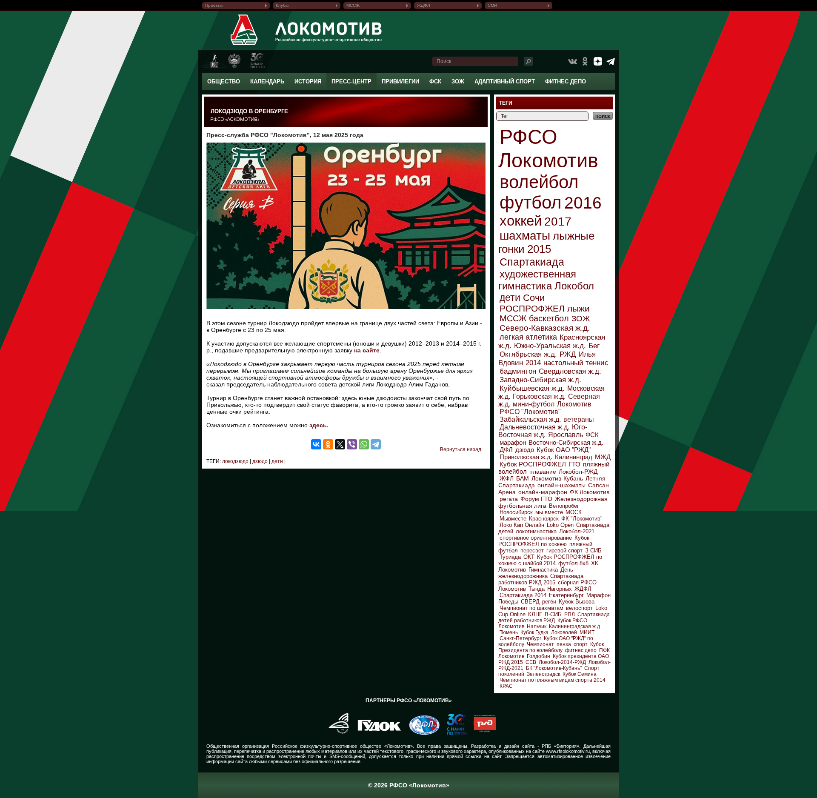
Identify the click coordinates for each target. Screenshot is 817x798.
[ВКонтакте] (316, 444)
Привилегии (400, 81)
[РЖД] (481, 733)
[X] (340, 444)
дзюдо (259, 461)
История (307, 81)
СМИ (492, 5)
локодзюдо (235, 461)
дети (276, 461)
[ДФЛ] (421, 733)
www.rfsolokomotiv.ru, (568, 751)
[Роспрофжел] (336, 733)
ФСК (435, 81)
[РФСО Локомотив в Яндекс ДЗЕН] (598, 61)
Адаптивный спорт (504, 81)
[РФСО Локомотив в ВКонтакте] (572, 61)
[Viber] (352, 444)
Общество (223, 81)
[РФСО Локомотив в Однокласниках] (585, 61)
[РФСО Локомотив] (244, 45)
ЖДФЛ (423, 5)
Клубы (282, 5)
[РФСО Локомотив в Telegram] (610, 61)
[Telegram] (376, 444)
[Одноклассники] (328, 444)
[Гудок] (376, 733)
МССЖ (353, 5)
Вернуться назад (460, 449)
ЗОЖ (457, 81)
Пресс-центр (351, 81)
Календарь (267, 81)
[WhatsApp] (364, 444)
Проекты (214, 5)
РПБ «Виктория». (561, 746)
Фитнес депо (565, 81)
